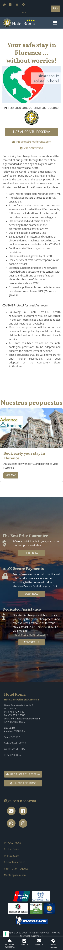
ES (54, 8)
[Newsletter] (12, 811)
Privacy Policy (12, 842)
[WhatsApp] (12, 823)
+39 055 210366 (16, 712)
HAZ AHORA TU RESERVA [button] (31, 132)
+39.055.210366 (33, 148)
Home (3, 4)
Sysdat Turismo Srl (33, 935)
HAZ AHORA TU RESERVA (25, 774)
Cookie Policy (12, 849)
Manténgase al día (15, 875)
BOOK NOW (31, 553)
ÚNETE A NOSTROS (25, 783)
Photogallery (12, 855)
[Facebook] (24, 811)
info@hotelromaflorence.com (16, 4)
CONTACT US (31, 642)
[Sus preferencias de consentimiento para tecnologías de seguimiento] (6, 934)
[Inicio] (19, 22)
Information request (16, 868)
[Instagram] (24, 823)
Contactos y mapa (14, 862)
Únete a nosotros (24, 8)
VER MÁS (10, 475)
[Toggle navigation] (54, 22)
